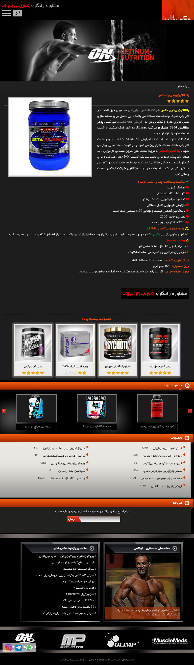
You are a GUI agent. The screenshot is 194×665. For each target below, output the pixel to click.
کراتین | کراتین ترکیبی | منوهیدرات (59, 456)
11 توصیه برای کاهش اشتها (78, 607)
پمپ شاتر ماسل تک (160, 366)
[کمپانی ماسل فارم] (72, 648)
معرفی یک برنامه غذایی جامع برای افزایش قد (68, 613)
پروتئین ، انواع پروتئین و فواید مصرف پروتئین (66, 556)
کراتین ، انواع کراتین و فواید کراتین (73, 562)
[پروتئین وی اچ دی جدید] (35, 420)
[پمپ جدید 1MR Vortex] (96, 420)
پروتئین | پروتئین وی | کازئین (62, 463)
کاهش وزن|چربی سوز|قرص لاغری (157, 471)
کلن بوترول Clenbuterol (80, 594)
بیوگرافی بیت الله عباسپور (78, 569)
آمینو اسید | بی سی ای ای (162, 448)
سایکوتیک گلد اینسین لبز (118, 366)
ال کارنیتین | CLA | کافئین (161, 486)
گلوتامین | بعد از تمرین (67, 471)
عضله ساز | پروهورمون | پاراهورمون (156, 478)
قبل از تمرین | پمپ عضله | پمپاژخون (59, 448)
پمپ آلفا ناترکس (32, 366)
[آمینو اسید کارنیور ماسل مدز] (156, 420)
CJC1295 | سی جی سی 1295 (77, 600)
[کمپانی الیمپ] (121, 648)
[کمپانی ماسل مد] (169, 648)
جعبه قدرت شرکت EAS (75, 366)
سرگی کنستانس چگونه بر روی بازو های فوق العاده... (64, 575)
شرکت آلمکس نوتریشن (144, 110)
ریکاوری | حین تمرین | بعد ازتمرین (157, 456)
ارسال (71, 519)
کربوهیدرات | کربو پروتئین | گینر (157, 463)
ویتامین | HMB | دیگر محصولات (61, 478)
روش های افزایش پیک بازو (78, 581)
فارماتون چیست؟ (84, 588)
